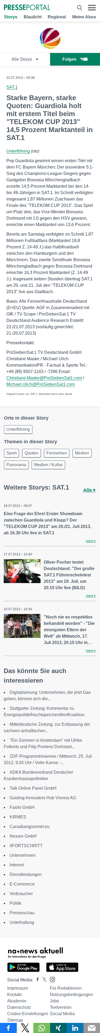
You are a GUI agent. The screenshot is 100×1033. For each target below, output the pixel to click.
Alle (88, 490)
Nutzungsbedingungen (71, 994)
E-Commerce (22, 884)
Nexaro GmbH (23, 836)
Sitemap (15, 1020)
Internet (17, 865)
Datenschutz (19, 1007)
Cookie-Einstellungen (27, 1013)
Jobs (54, 1001)
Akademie (16, 1001)
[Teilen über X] (25, 1028)
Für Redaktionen (66, 988)
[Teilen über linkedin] (75, 1028)
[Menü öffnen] (92, 7)
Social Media (62, 1013)
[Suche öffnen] (79, 7)
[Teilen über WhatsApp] (41, 1028)
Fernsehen (56, 453)
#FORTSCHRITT (26, 845)
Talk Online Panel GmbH (33, 788)
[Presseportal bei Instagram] (51, 979)
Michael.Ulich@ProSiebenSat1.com (40, 384)
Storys (10, 17)
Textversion (60, 1007)
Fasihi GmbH (22, 807)
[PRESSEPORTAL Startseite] (27, 8)
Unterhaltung (22, 922)
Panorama (16, 464)
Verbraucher (21, 893)
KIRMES (18, 817)
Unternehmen (22, 855)
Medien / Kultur (48, 464)
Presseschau (22, 913)
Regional (57, 17)
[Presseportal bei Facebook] (36, 980)
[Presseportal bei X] (43, 980)
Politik (15, 903)
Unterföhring (18, 151)
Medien (82, 453)
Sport (11, 453)
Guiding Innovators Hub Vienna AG (43, 798)
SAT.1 (12, 87)
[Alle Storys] (50, 48)
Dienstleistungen (26, 874)
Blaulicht (33, 17)
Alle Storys (22, 59)
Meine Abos (84, 17)
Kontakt (14, 994)
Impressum (17, 988)
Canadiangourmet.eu (30, 826)
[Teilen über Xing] (58, 1028)
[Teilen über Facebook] (8, 1028)
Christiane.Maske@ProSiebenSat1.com (44, 378)
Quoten (31, 453)
